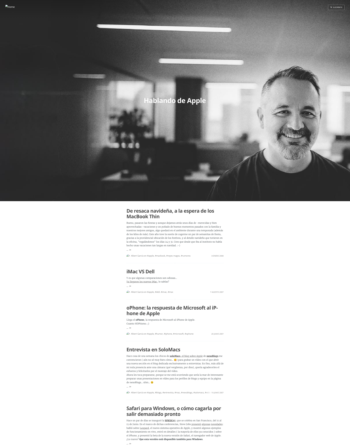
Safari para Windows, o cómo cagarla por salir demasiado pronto (173, 411)
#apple (150, 255)
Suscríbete (337, 7)
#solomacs (198, 392)
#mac (170, 292)
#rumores (186, 255)
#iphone (168, 333)
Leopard (144, 428)
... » (128, 249)
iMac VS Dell (140, 271)
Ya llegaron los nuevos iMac (141, 281)
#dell (157, 292)
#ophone (189, 333)
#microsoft (178, 333)
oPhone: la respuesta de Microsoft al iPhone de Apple (172, 310)
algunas (206, 424)
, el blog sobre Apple (186, 356)
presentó (196, 424)
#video (208, 392)
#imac (164, 292)
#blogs (158, 392)
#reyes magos (173, 255)
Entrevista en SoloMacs (153, 349)
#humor (159, 333)
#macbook (160, 255)
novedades (217, 424)
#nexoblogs (186, 392)
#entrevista (168, 392)
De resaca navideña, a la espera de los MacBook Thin (170, 213)
